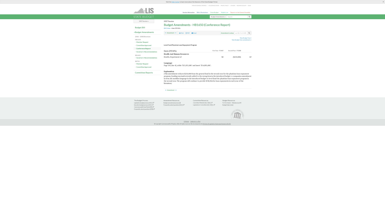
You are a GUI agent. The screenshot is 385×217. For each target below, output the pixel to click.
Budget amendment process (171, 103)
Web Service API (236, 103)
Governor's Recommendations (146, 52)
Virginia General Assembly (199, 5)
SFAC (209, 103)
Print (182, 33)
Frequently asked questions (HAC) (173, 105)
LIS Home (186, 121)
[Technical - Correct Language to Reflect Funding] (166, 33)
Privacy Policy (225, 5)
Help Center (175, 2)
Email (194, 33)
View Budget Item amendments (241, 40)
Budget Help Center (228, 105)
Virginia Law (224, 12)
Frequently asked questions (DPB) (143, 109)
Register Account (241, 5)
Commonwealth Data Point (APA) (143, 107)
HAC (205, 103)
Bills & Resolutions (202, 12)
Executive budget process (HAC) (143, 105)
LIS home (232, 5)
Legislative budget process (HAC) (143, 103)
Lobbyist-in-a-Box (195, 121)
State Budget (214, 12)
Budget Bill (140, 27)
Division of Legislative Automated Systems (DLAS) (217, 124)
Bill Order (167, 28)
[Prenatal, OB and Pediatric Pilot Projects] (175, 33)
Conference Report (143, 48)
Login (249, 5)
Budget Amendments (218, 17)
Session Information (189, 12)
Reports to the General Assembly (240, 12)
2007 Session (143, 21)
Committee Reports (144, 72)
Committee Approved (143, 45)
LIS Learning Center (213, 5)
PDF (188, 33)
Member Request (142, 42)
